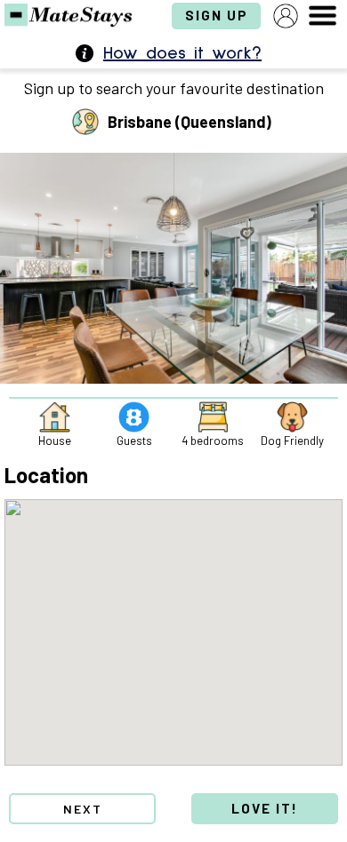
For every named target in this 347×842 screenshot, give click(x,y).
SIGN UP (216, 15)
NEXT (82, 808)
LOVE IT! (264, 808)
